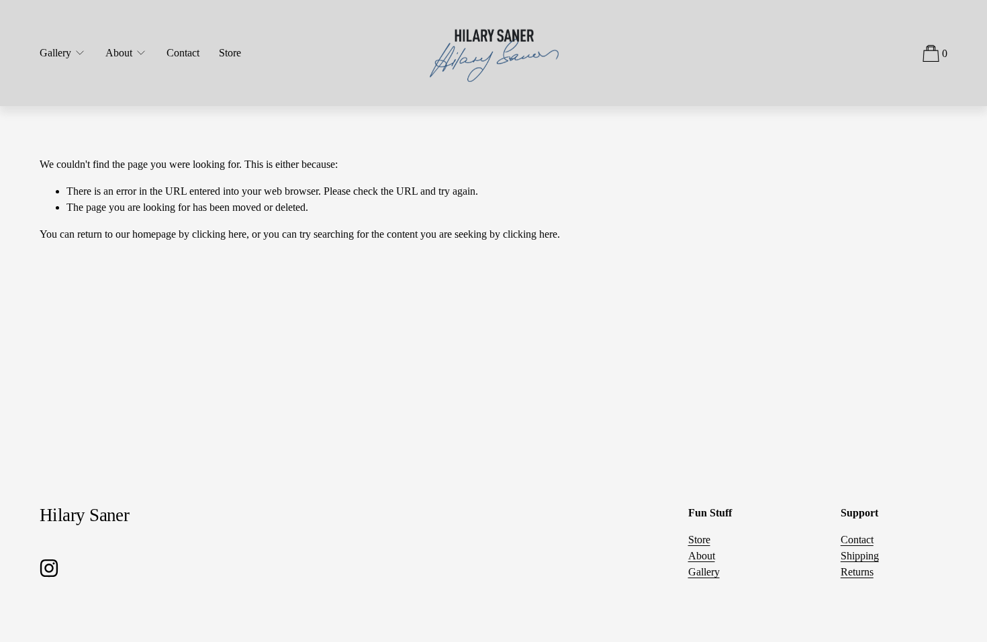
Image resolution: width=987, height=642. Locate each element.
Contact (183, 52)
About (701, 555)
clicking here (219, 234)
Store (230, 52)
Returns (857, 572)
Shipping (860, 555)
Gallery (704, 572)
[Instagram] (49, 568)
